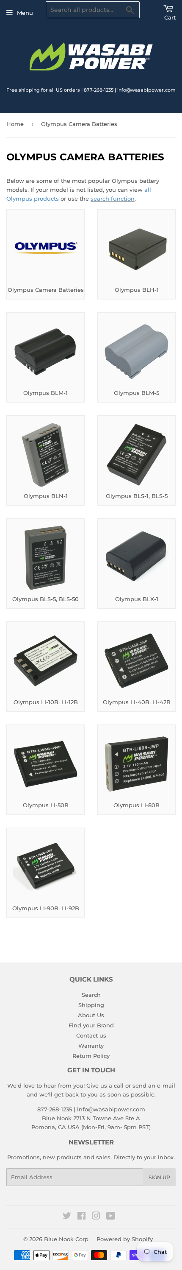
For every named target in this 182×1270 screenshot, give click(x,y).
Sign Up (159, 1177)
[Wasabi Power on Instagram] (96, 1217)
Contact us (91, 1035)
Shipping (91, 1004)
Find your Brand (91, 1025)
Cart (170, 17)
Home (15, 123)
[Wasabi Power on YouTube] (110, 1217)
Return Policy (91, 1055)
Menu (25, 12)
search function (113, 198)
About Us (91, 1015)
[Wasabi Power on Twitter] (67, 1217)
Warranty (91, 1045)
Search (91, 994)
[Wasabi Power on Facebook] (81, 1217)
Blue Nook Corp (66, 1239)
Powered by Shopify (125, 1239)
